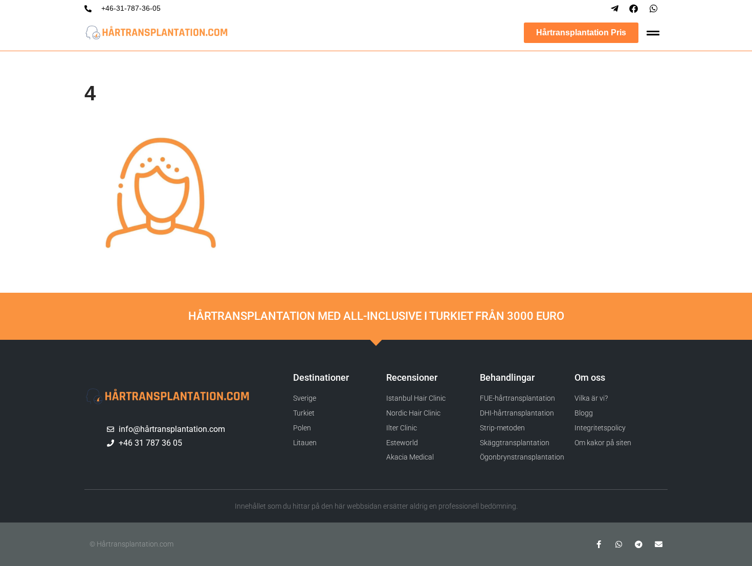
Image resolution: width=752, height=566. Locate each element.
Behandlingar (507, 377)
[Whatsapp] (619, 544)
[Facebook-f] (599, 544)
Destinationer (321, 377)
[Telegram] (639, 544)
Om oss (589, 377)
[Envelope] (658, 544)
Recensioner (411, 377)
